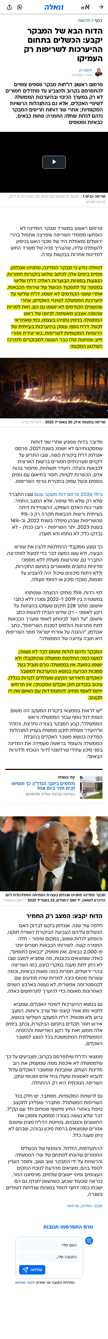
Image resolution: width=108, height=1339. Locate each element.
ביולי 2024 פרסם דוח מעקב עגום (68, 494)
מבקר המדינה (91, 1206)
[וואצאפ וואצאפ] (19, 7)
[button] (85, 7)
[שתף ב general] (9, 7)
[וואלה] (54, 7)
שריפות (73, 1206)
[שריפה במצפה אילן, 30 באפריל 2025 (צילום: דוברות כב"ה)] (54, 392)
